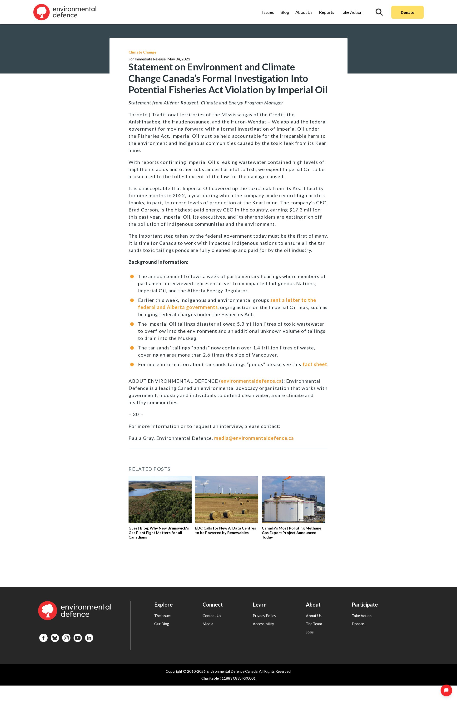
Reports (326, 12)
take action (362, 615)
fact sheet (315, 364)
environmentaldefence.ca (251, 381)
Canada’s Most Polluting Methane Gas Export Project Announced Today (291, 532)
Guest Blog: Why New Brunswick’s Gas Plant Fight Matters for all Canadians (159, 532)
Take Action (352, 12)
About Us (304, 12)
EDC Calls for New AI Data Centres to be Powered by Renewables (225, 530)
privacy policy (264, 615)
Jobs (310, 632)
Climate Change (142, 52)
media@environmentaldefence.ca (254, 438)
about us (314, 615)
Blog (284, 12)
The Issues (162, 615)
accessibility (263, 623)
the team (314, 623)
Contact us (212, 615)
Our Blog (161, 623)
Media (208, 623)
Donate (407, 12)
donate (358, 623)
